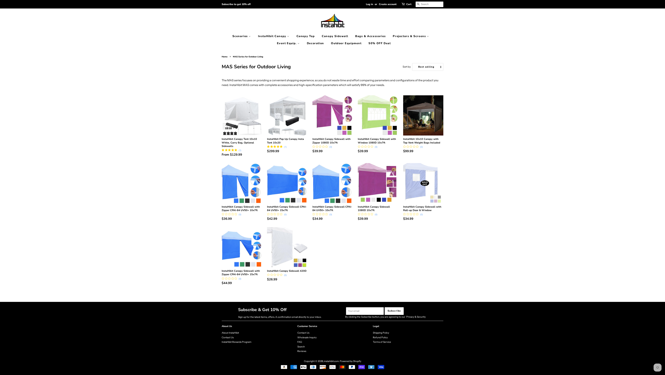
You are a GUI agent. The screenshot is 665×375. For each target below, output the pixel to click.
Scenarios (240, 36)
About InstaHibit (230, 332)
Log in (369, 4)
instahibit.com (331, 361)
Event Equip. (287, 43)
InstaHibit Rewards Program (236, 342)
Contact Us (228, 337)
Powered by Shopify (350, 361)
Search (301, 346)
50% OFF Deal (380, 43)
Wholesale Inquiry (307, 337)
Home (225, 56)
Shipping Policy (381, 332)
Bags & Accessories (370, 36)
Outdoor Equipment (346, 43)
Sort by (407, 66)
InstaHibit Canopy (272, 36)
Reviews (301, 351)
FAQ (299, 342)
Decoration (315, 43)
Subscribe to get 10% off (236, 4)
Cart (408, 4)
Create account (388, 4)
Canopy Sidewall (335, 36)
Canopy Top (305, 36)
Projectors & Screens (410, 36)
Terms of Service (382, 342)
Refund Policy (380, 337)
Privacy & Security (416, 316)
